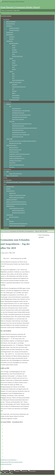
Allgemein (6, 231)
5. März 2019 (4, 253)
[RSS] (2, 473)
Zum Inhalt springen (6, 16)
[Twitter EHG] (7, 473)
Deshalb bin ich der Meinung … (9, 460)
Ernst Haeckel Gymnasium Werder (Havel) (20, 7)
